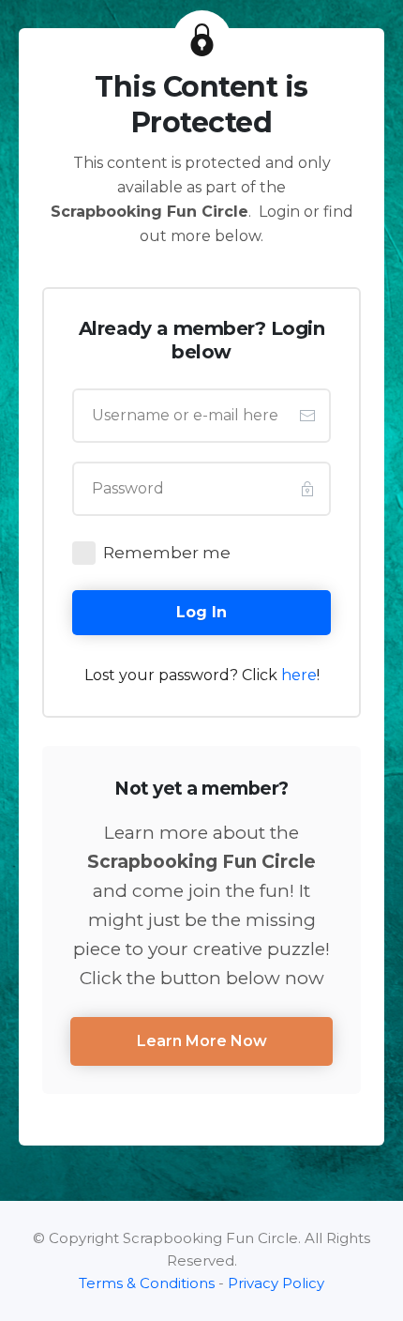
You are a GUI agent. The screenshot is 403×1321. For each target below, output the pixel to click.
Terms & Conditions (147, 1283)
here (299, 675)
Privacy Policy (276, 1283)
